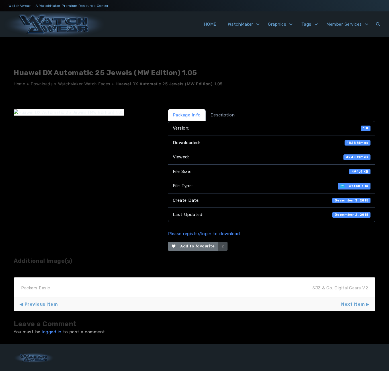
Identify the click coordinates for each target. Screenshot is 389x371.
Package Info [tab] (187, 115)
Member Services (344, 24)
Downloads (42, 83)
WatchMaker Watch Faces (84, 83)
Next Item (353, 304)
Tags (306, 24)
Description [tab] (222, 115)
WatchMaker (240, 24)
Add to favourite (196, 246)
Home (19, 83)
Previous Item (41, 304)
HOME (210, 24)
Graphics (277, 24)
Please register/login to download (204, 233)
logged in (52, 331)
